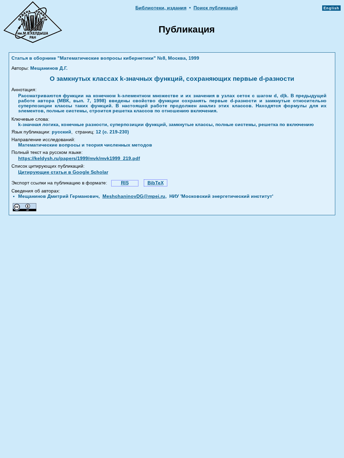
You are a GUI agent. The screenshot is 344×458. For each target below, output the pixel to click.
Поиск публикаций (216, 7)
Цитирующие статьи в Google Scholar (63, 172)
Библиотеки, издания (160, 7)
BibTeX (155, 182)
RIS (125, 182)
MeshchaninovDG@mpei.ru (133, 196)
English (331, 8)
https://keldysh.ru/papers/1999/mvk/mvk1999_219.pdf (79, 158)
